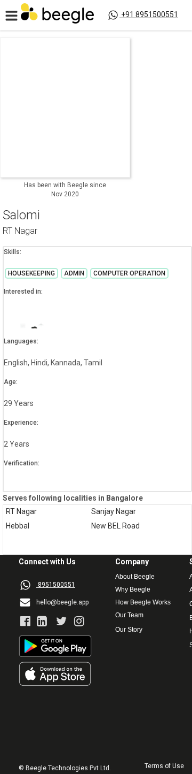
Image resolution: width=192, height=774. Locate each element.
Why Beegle (132, 589)
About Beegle (135, 576)
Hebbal (17, 526)
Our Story (128, 629)
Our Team (129, 615)
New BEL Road (115, 526)
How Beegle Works (143, 602)
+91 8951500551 (149, 14)
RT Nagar (20, 231)
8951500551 (56, 584)
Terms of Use (164, 766)
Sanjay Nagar (113, 512)
